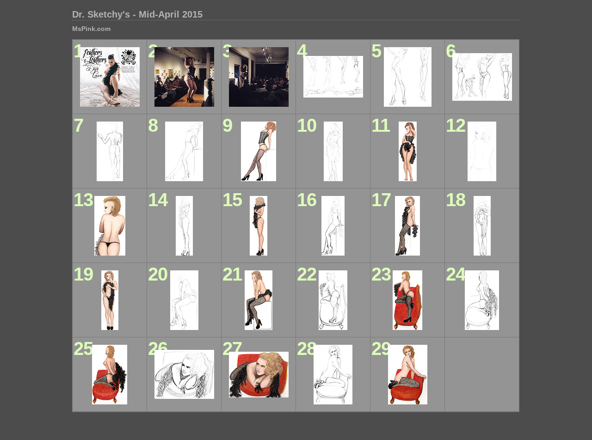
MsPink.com (91, 28)
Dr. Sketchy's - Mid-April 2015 (137, 14)
